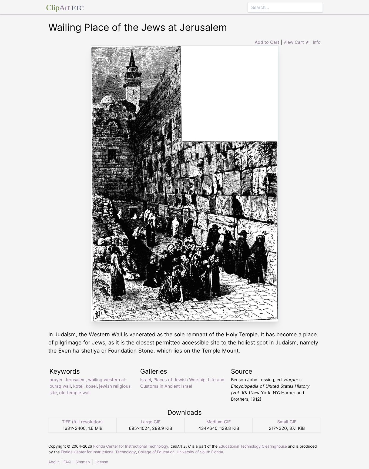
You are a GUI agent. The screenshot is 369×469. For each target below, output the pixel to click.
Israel (145, 379)
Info (317, 42)
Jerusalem (75, 379)
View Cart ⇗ (296, 42)
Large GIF (150, 421)
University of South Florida (200, 452)
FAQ (67, 462)
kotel (78, 386)
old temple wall (74, 392)
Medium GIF (218, 421)
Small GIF (286, 421)
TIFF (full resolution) (82, 421)
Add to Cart (267, 42)
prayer (55, 379)
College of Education (156, 452)
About (53, 462)
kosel (91, 386)
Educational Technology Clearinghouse (253, 446)
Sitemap (82, 462)
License (101, 462)
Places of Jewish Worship (179, 379)
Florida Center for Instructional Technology (130, 446)
